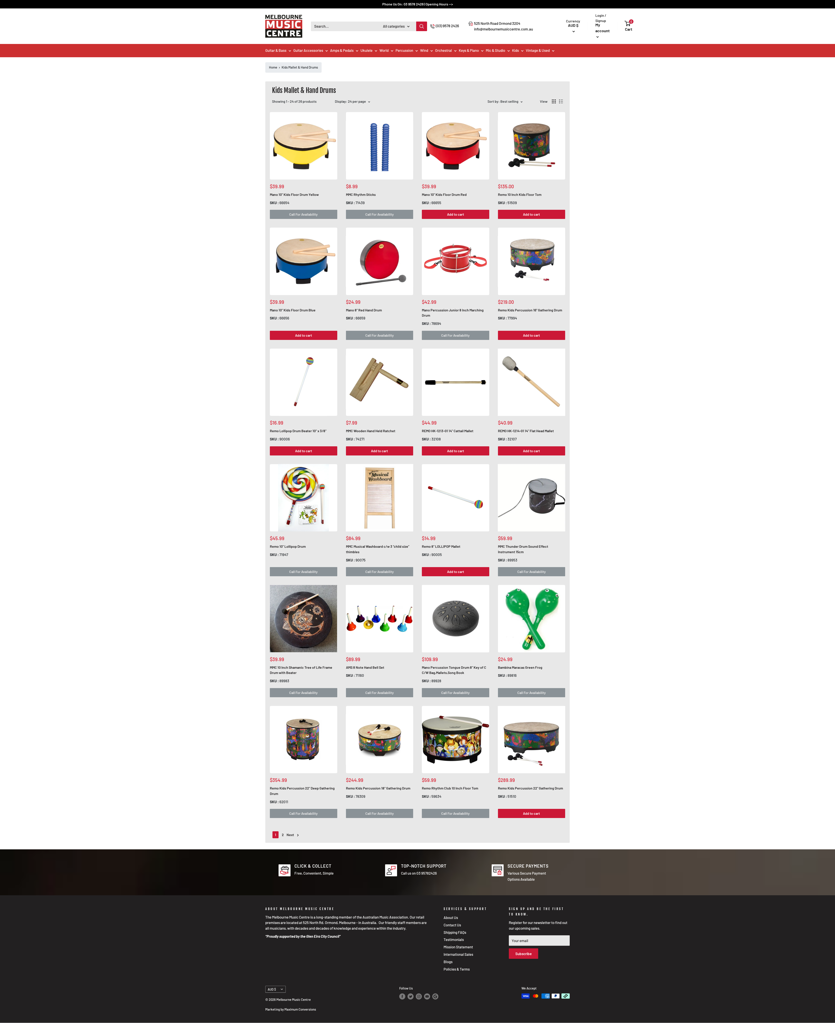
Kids (515, 50)
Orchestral (443, 50)
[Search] (421, 26)
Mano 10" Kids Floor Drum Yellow (294, 194)
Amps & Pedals (342, 50)
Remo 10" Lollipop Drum (288, 546)
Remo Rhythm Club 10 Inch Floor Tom (450, 788)
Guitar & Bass (275, 50)
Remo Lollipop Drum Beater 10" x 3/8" (298, 431)
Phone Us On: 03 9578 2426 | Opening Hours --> (417, 4)
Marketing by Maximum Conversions (290, 1009)
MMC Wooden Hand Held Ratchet (370, 431)
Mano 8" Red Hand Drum (364, 310)
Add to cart (455, 214)
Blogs (448, 961)
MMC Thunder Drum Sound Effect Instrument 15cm (523, 549)
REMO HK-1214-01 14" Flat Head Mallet (526, 431)
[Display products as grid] (554, 101)
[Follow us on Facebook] (402, 996)
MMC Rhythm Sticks (361, 194)
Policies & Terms (457, 969)
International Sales (458, 954)
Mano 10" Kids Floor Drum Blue (293, 310)
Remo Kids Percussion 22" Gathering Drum (530, 788)
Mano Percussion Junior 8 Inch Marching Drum (453, 312)
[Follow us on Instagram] (419, 996)
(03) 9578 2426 (447, 26)
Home (273, 67)
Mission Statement (458, 947)
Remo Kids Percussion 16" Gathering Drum (530, 310)
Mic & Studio (495, 50)
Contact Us (452, 925)
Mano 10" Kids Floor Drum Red (444, 194)
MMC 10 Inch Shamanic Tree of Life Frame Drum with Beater (301, 670)
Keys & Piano (469, 50)
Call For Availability (303, 214)
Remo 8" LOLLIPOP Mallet (441, 546)
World (384, 50)
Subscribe (523, 953)
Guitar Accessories (308, 50)
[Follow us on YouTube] (427, 996)
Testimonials (454, 939)
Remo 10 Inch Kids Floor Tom (519, 194)
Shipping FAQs (455, 932)
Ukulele (366, 50)
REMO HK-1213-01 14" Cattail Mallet (447, 431)
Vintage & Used (538, 50)
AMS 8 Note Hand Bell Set (365, 667)
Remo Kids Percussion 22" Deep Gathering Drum (302, 791)
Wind (424, 50)
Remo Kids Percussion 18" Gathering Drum (378, 788)
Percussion (404, 50)
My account (602, 27)
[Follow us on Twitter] (410, 996)
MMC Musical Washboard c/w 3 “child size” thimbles (377, 549)
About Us (451, 917)
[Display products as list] (561, 101)
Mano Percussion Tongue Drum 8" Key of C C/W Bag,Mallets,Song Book (454, 670)
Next (290, 835)
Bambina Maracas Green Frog (520, 667)
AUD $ (272, 989)
